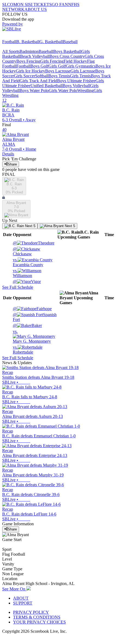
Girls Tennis (80, 76)
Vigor (27, 281)
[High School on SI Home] (23, 36)
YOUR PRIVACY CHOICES (39, 622)
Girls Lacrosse (82, 71)
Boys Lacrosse (57, 71)
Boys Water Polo (34, 90)
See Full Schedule (17, 287)
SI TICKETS (40, 4)
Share (12, 164)
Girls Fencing (52, 61)
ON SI (23, 4)
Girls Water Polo (63, 90)
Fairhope (32, 308)
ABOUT (21, 598)
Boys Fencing (28, 61)
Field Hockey (75, 61)
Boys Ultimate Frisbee (76, 80)
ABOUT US (35, 9)
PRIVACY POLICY (31, 612)
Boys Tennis (59, 76)
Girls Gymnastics (81, 66)
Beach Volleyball (35, 56)
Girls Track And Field (38, 80)
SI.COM (9, 4)
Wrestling (85, 90)
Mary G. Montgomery (32, 336)
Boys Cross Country (67, 56)
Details (8, 154)
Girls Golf (57, 66)
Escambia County (28, 262)
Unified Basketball (46, 85)
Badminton (29, 51)
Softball (41, 76)
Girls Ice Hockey (30, 71)
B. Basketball (27, 41)
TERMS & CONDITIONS (36, 617)
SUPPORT (22, 603)
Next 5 (29, 226)
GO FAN (60, 4)
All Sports (11, 51)
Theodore (33, 243)
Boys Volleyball (76, 85)
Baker (27, 325)
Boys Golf (39, 66)
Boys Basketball (67, 51)
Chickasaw (22, 251)
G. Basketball (51, 41)
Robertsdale (23, 349)
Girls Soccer (24, 76)
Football (9, 41)
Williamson (22, 273)
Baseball (70, 41)
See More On (14, 589)
